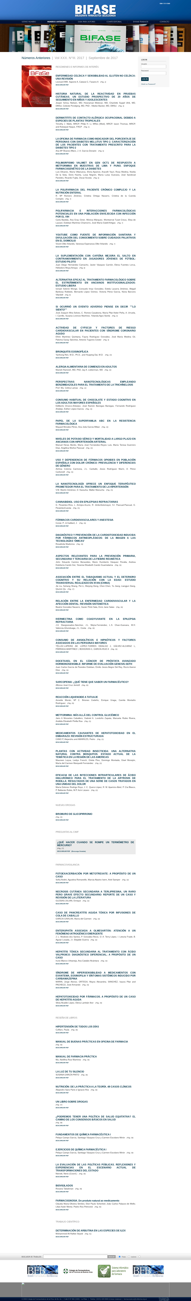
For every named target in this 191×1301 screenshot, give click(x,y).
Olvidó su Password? (148, 84)
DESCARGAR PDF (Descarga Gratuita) (71, 851)
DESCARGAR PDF (62, 85)
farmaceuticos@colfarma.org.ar (135, 1299)
